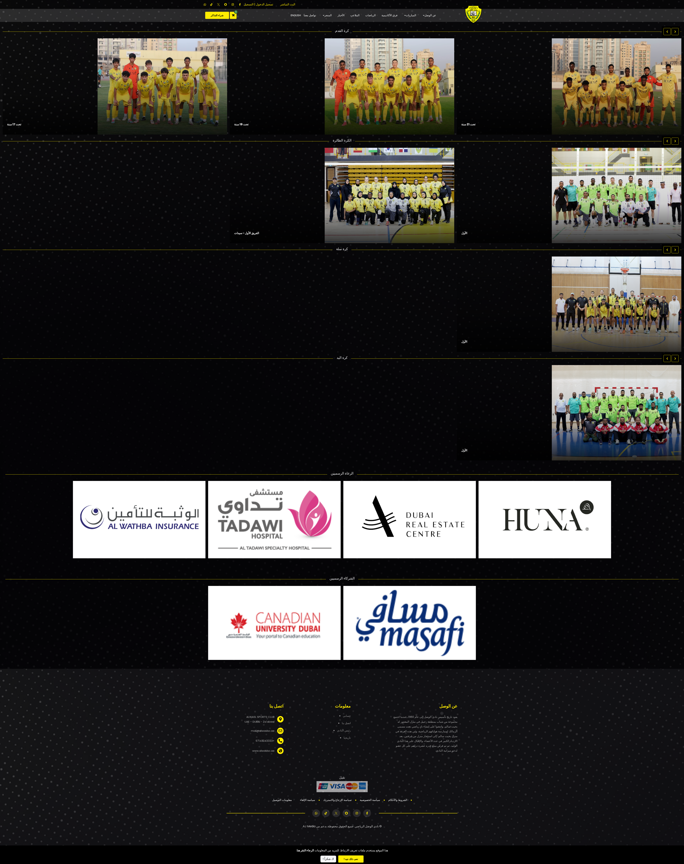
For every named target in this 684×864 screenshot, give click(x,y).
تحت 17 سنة (241, 124)
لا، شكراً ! (328, 859)
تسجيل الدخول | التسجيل (258, 4)
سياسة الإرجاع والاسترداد (337, 800)
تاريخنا (347, 737)
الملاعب (354, 15)
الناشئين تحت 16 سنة (19, 124)
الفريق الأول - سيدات (246, 233)
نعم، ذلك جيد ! (351, 859)
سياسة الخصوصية (370, 800)
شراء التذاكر (217, 15)
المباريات (411, 15)
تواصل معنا (310, 15)
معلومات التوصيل (282, 800)
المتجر (328, 15)
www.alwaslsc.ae (263, 751)
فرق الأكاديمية (389, 15)
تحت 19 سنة (468, 124)
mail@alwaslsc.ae (262, 731)
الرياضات (370, 15)
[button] (667, 31)
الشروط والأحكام (397, 800)
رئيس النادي (344, 730)
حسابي (347, 715)
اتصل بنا (346, 723)
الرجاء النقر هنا (305, 850)
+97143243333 (265, 741)
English (296, 15)
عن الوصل (430, 15)
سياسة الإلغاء (307, 800)
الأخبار (341, 15)
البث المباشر (287, 4)
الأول (464, 233)
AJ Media (309, 826)
